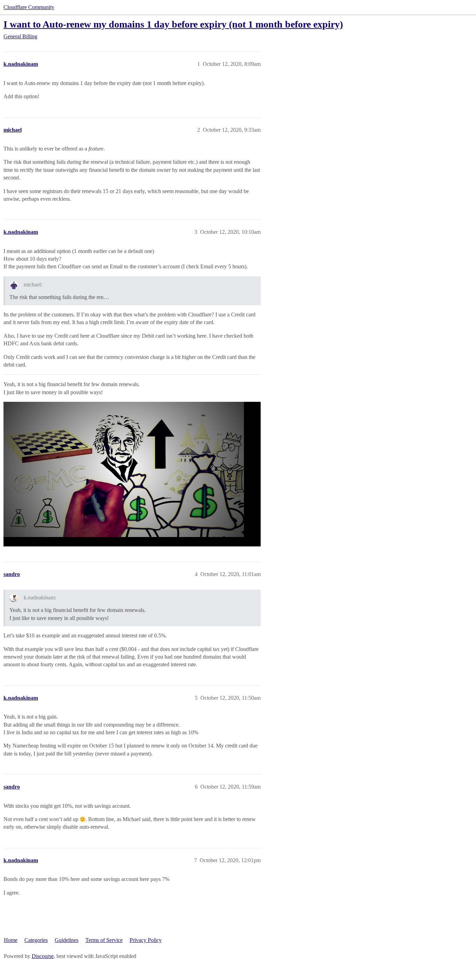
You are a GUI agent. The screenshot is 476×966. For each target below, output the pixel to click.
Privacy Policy (146, 940)
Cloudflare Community (28, 7)
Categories (36, 940)
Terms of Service (104, 940)
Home (10, 940)
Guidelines (66, 940)
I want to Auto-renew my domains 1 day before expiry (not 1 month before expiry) (173, 24)
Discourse (43, 956)
